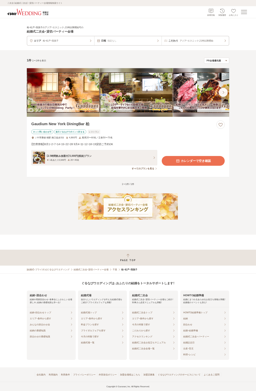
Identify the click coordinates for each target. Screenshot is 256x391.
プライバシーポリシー (84, 374)
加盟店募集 (149, 374)
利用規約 (53, 374)
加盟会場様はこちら (130, 374)
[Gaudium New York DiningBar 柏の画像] (128, 92)
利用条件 (65, 374)
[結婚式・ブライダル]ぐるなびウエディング (48, 269)
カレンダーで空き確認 (196, 160)
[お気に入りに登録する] (220, 125)
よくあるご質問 (211, 374)
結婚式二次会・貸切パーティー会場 (91, 269)
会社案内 (41, 374)
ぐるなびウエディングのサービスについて (179, 374)
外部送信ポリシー (108, 374)
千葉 (115, 269)
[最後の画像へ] (223, 92)
